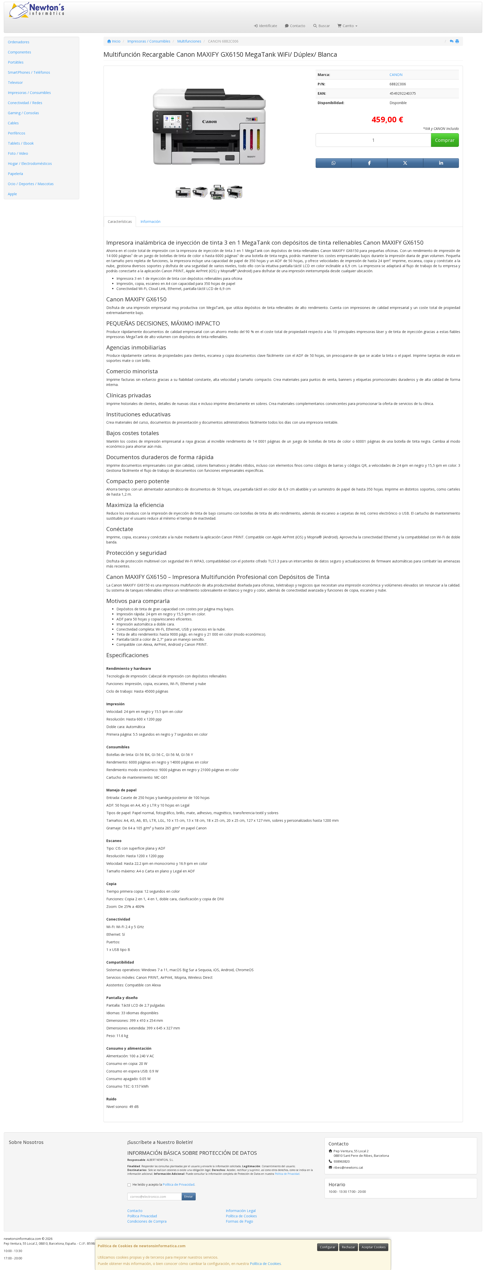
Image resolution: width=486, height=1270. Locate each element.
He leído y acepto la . (164, 1184)
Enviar (188, 1196)
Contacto (297, 25)
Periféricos (16, 133)
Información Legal (241, 1210)
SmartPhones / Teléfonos (29, 72)
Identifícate (267, 25)
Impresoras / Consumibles (29, 92)
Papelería (15, 173)
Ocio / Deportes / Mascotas (31, 183)
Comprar (445, 140)
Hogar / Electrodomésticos (30, 163)
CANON (396, 74)
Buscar (323, 25)
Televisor (15, 82)
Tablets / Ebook (21, 143)
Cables (13, 123)
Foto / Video (18, 153)
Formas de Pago (239, 1221)
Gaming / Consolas (23, 112)
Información (150, 221)
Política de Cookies (265, 1263)
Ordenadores (18, 42)
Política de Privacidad (287, 1174)
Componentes (19, 52)
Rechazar (348, 1247)
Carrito (348, 25)
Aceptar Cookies (374, 1247)
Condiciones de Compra (147, 1221)
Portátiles (16, 62)
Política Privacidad (142, 1216)
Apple (12, 193)
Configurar (327, 1247)
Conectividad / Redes (25, 102)
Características (120, 221)
